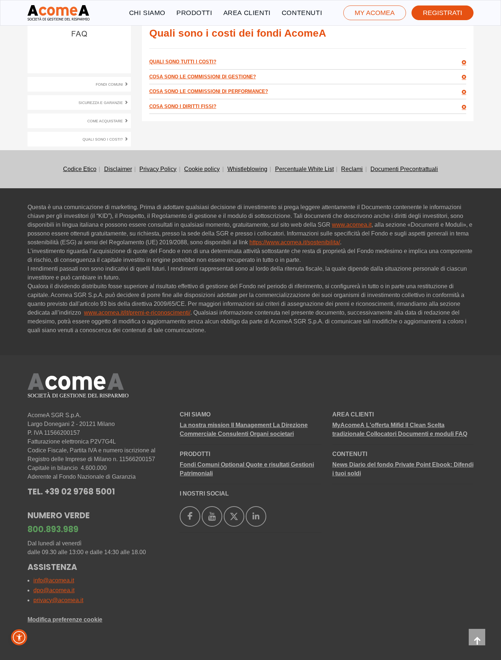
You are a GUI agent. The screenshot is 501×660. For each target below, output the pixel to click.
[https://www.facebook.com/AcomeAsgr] (190, 516)
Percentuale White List (304, 169)
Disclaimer (118, 169)
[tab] (308, 62)
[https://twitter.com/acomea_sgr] (234, 516)
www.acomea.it (352, 225)
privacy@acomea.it (58, 600)
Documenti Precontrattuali (404, 169)
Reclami (352, 169)
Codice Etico (79, 169)
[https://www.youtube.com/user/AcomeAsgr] (212, 516)
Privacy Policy (157, 169)
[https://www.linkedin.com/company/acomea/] (256, 516)
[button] (19, 637)
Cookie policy (202, 169)
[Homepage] (58, 13)
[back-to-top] (477, 637)
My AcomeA (375, 12)
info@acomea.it (53, 580)
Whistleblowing (247, 169)
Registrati (442, 12)
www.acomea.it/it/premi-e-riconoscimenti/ (137, 312)
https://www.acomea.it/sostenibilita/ (294, 242)
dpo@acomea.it (53, 590)
